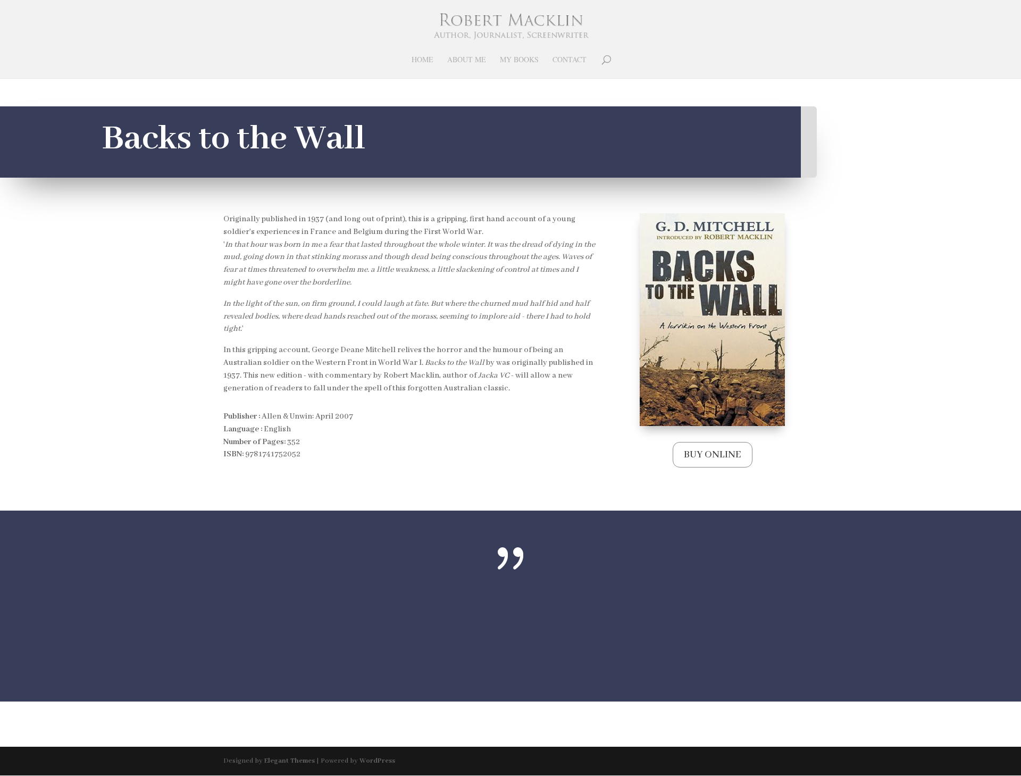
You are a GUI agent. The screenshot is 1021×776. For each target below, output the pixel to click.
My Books (519, 60)
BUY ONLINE (712, 454)
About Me (466, 60)
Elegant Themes (289, 760)
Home (422, 60)
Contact (570, 60)
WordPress (377, 760)
